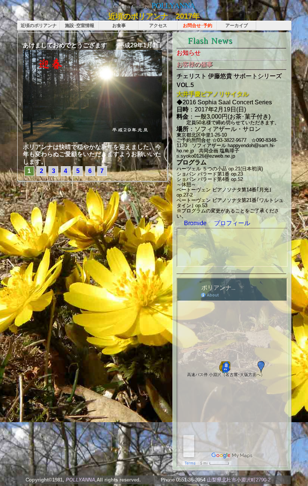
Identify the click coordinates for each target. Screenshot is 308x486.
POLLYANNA (173, 5)
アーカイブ (236, 25)
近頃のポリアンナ (39, 25)
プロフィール (229, 223)
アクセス (158, 25)
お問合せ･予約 (197, 25)
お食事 (119, 25)
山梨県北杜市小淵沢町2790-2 (238, 480)
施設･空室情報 (79, 25)
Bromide (195, 223)
